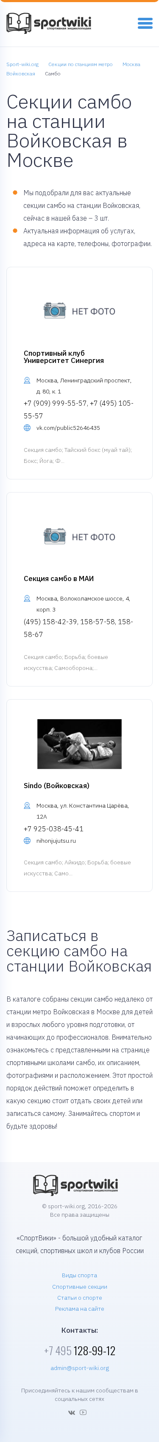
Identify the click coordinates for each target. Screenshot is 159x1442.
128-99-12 (79, 1350)
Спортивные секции (79, 1286)
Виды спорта (79, 1275)
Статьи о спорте (79, 1297)
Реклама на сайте (79, 1308)
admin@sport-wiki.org (79, 1368)
